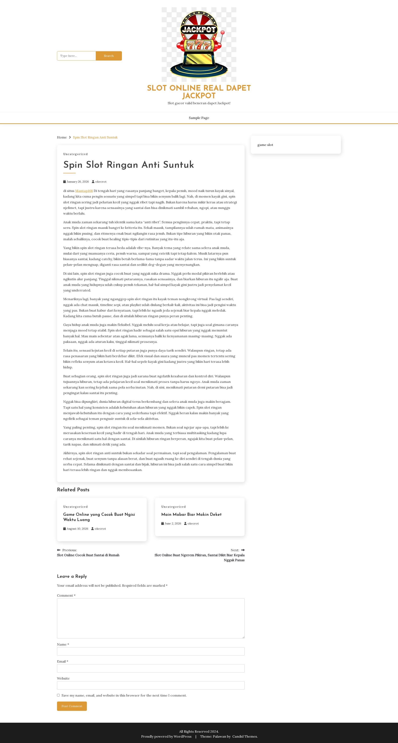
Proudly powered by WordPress (166, 736)
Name (63, 644)
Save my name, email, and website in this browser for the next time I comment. (124, 695)
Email (62, 661)
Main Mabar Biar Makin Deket (191, 515)
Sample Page (199, 118)
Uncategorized (75, 154)
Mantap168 (84, 191)
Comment (66, 595)
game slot (265, 145)
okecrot (101, 181)
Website (63, 678)
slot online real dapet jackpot (199, 92)
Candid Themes (244, 736)
